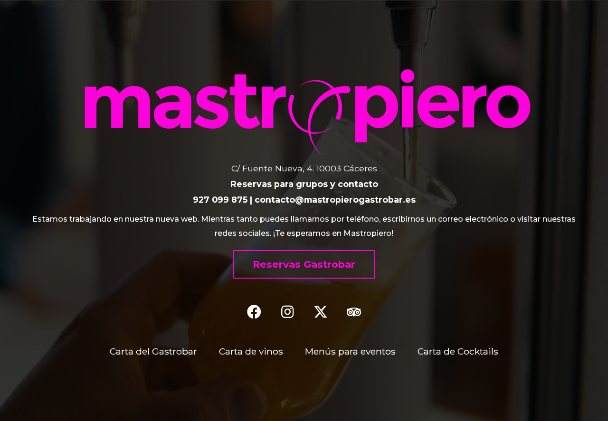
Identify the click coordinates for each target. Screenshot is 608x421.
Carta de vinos (251, 351)
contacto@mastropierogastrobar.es (335, 200)
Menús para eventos (350, 351)
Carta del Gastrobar (153, 351)
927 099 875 (220, 200)
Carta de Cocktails (458, 351)
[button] (304, 264)
